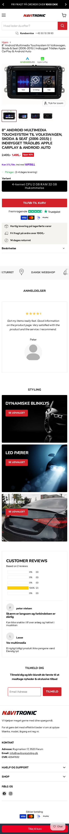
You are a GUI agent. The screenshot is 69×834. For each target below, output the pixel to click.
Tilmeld (52, 691)
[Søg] (62, 26)
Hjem (5, 42)
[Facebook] (4, 793)
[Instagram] (10, 793)
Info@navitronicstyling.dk (24, 753)
